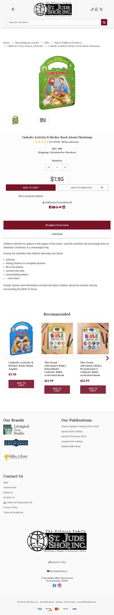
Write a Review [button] (70, 142)
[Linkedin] (63, 207)
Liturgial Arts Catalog (72, 441)
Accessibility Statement (86, 602)
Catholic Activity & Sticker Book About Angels (20, 365)
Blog (5, 482)
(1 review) (55, 141)
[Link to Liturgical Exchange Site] (16, 442)
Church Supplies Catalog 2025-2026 (80, 426)
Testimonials (10, 487)
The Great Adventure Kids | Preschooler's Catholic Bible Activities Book (90, 369)
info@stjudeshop (58, 571)
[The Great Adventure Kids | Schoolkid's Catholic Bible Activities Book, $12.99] (57, 338)
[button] (13, 9)
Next (107, 358)
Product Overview (57, 225)
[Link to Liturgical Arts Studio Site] (16, 429)
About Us (8, 492)
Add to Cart (21, 384)
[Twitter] (60, 207)
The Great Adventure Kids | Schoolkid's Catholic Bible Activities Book (55, 369)
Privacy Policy (10, 507)
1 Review (57, 234)
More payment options (30, 195)
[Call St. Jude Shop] (92, 9)
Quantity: (57, 160)
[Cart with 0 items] (100, 9)
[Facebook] (50, 207)
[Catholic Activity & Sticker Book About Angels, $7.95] (21, 338)
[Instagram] (59, 585)
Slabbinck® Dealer (71, 446)
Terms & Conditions (13, 512)
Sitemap (59, 602)
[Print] (57, 207)
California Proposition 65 (58, 202)
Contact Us (9, 497)
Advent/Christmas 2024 (73, 436)
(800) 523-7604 (58, 562)
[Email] (53, 207)
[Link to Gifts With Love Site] (16, 457)
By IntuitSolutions (47, 602)
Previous (6, 358)
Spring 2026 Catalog (71, 431)
